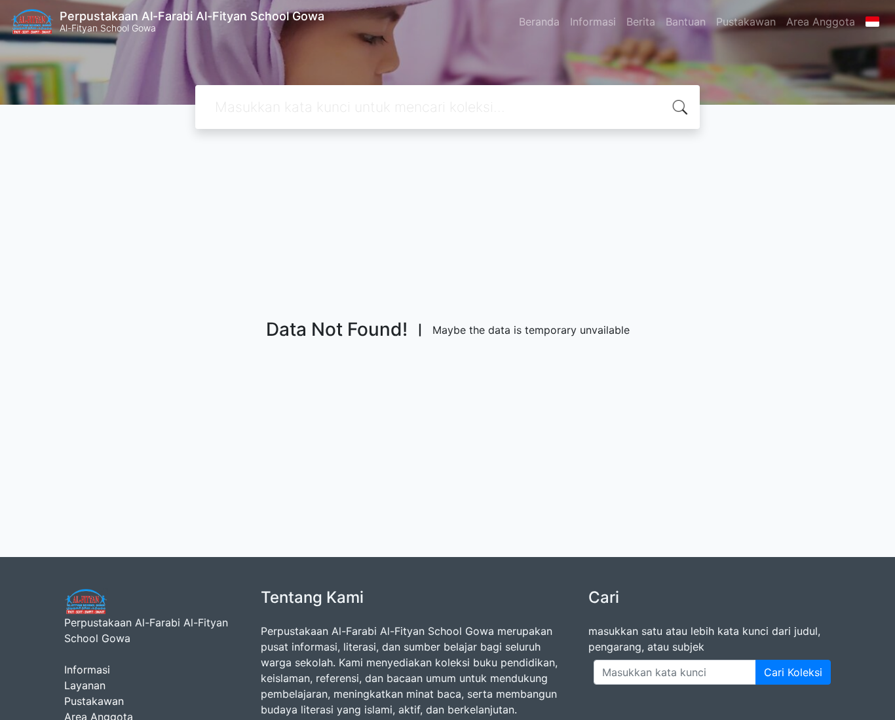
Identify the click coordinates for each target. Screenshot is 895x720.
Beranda (539, 21)
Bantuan (686, 21)
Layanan (84, 685)
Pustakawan (746, 21)
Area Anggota (820, 21)
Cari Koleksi (793, 672)
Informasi (593, 21)
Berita (640, 21)
